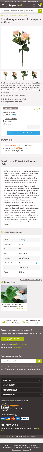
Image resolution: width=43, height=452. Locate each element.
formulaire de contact (19, 344)
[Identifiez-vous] (33, 5)
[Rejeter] (30, 450)
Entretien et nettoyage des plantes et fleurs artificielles (12, 305)
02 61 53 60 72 (12, 339)
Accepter (26, 450)
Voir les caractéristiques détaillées (14, 95)
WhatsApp (17, 347)
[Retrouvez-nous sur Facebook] (2, 425)
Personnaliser (16, 450)
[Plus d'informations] (24, 240)
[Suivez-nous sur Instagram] (6, 425)
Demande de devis (33, 1)
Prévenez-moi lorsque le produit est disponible (24, 133)
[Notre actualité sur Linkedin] (9, 425)
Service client (22, 1)
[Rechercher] (40, 11)
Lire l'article (21, 309)
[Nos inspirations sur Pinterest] (12, 425)
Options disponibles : (9, 112)
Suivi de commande (10, 1)
